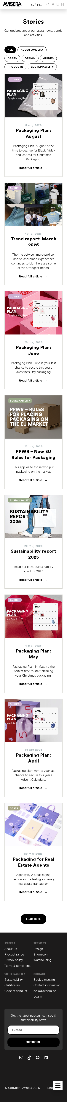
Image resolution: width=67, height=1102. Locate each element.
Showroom (41, 954)
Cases (12, 58)
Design (30, 58)
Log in (38, 996)
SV (32, 4)
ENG (39, 4)
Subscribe (33, 1042)
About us (10, 949)
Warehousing (43, 960)
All (10, 49)
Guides (48, 58)
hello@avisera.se (45, 991)
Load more (33, 919)
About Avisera (32, 49)
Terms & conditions (17, 966)
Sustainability (42, 66)
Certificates (12, 985)
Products (15, 66)
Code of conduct (15, 991)
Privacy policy (13, 960)
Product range (14, 954)
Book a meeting (44, 979)
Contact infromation (47, 985)
